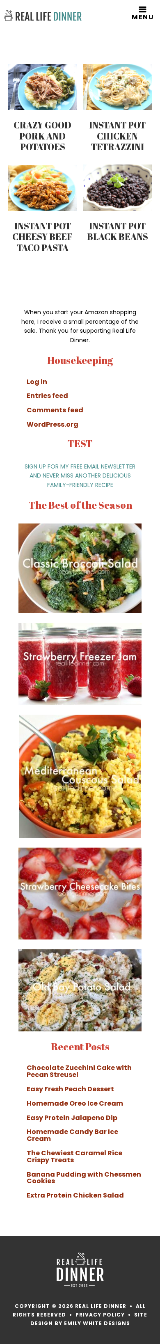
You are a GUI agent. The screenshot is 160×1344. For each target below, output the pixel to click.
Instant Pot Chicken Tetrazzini (117, 136)
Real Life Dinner (43, 15)
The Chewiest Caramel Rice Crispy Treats (74, 1156)
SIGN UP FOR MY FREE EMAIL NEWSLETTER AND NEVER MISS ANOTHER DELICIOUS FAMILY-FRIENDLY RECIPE (80, 475)
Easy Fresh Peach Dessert (70, 1089)
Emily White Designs (97, 1323)
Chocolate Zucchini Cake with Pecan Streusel (79, 1071)
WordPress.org (52, 424)
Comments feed (55, 410)
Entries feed (47, 395)
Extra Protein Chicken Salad (75, 1195)
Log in (37, 381)
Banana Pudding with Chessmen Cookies (84, 1178)
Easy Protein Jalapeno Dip (72, 1117)
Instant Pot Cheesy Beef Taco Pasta (42, 237)
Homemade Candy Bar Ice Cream (72, 1135)
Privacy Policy (100, 1314)
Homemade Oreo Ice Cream (75, 1103)
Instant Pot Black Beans (117, 231)
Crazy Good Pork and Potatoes (42, 136)
